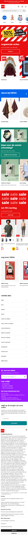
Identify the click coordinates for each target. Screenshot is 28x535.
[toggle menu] (25, 6)
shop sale (14, 207)
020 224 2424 (4, 393)
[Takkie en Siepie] (10, 172)
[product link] (8, 228)
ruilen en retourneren (7, 387)
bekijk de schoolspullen (14, 146)
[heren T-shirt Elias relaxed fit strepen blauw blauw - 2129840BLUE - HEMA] (6, 240)
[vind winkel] (25, 377)
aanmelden (14, 423)
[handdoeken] (10, 110)
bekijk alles (14, 95)
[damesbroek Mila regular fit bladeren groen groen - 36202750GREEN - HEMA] (21, 240)
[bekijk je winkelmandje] (22, 6)
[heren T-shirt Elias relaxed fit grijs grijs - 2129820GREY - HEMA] (2, 240)
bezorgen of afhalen (7, 385)
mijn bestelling (5, 383)
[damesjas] (10, 69)
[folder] (10, 274)
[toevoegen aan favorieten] (13, 221)
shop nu (14, 43)
